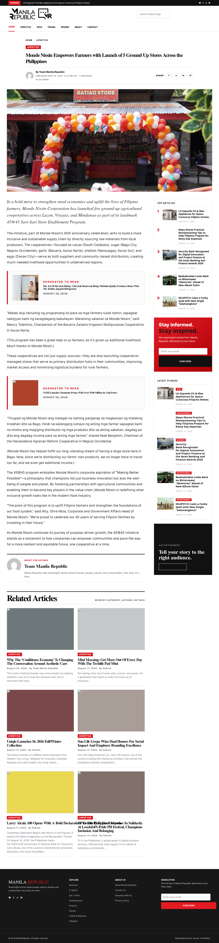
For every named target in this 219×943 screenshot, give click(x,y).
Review (65, 27)
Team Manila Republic (52, 71)
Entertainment (184, 473)
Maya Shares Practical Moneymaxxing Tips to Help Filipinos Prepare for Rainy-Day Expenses (193, 234)
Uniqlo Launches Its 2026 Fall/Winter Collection (34, 743)
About (78, 27)
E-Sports (73, 890)
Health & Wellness (77, 916)
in (183, 75)
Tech (39, 27)
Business (181, 440)
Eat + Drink (74, 895)
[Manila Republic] (31, 14)
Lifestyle (25, 27)
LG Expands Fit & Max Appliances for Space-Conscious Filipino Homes (56, 3)
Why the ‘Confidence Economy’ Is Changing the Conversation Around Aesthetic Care (40, 661)
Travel (52, 27)
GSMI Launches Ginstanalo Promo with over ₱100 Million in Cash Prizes (80, 392)
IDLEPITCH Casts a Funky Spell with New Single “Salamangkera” (193, 300)
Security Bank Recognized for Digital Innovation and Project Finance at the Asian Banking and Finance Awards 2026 (193, 257)
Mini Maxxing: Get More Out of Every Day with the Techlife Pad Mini (110, 661)
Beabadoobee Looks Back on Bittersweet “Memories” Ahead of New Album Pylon (193, 280)
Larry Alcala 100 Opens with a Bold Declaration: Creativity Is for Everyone (64, 823)
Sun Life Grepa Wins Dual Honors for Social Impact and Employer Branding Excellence (111, 743)
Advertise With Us (172, 567)
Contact (92, 27)
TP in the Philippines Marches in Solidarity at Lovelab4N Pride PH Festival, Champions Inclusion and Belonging (110, 826)
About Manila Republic (126, 885)
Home (12, 26)
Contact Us (120, 890)
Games (72, 911)
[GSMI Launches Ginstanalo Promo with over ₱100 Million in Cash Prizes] (25, 393)
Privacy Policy (122, 900)
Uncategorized (184, 413)
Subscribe (185, 361)
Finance (73, 905)
